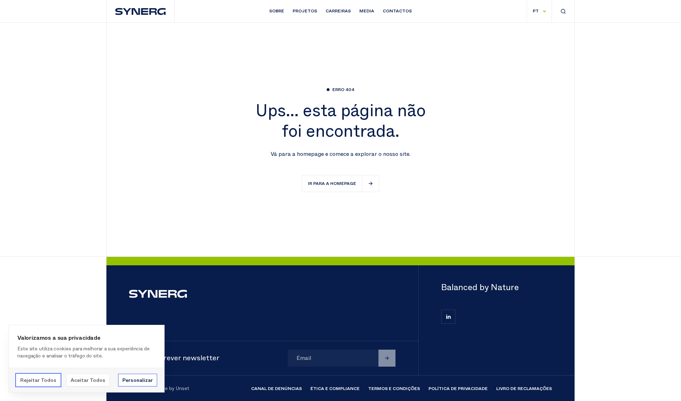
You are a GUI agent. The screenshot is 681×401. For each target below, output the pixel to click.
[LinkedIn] (448, 317)
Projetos (305, 11)
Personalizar (137, 380)
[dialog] (87, 358)
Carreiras (338, 11)
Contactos (397, 11)
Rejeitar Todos (38, 380)
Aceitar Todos (88, 380)
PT (536, 11)
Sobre (276, 11)
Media (366, 11)
